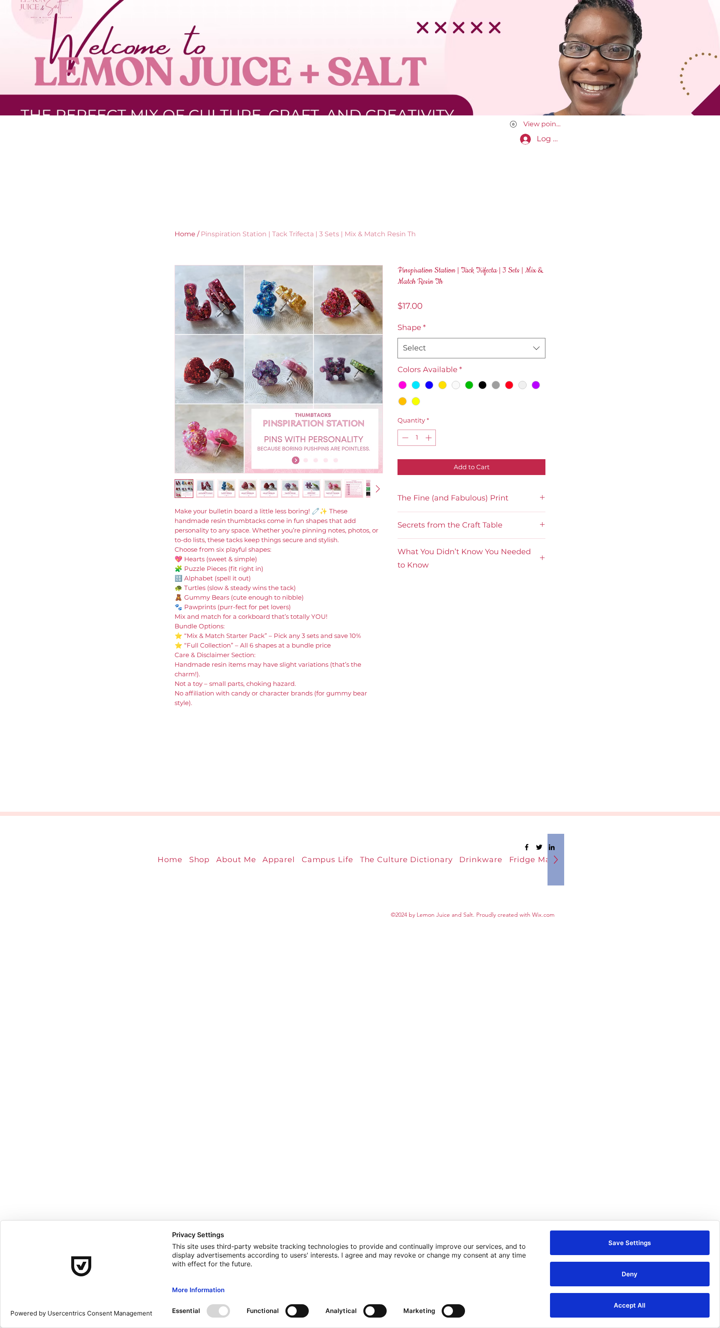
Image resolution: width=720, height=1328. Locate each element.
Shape (412, 327)
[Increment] (429, 437)
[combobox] (471, 348)
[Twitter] (539, 847)
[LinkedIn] (552, 847)
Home (185, 234)
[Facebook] (526, 847)
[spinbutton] (417, 437)
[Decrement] (404, 437)
